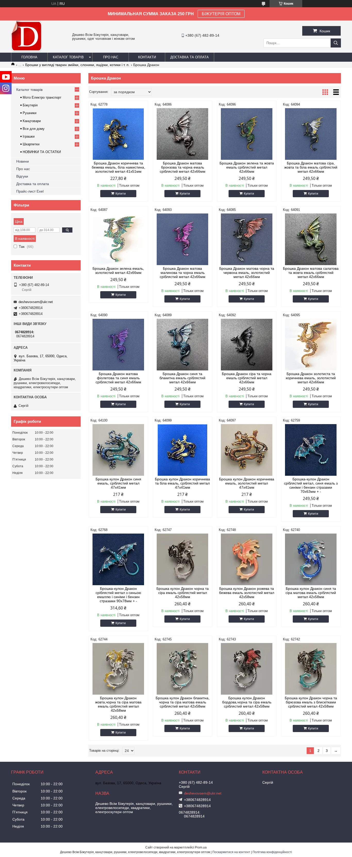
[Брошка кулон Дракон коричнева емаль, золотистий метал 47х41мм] (247, 450)
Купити (120, 193)
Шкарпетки (31, 144)
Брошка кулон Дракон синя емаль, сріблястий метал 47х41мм (118, 483)
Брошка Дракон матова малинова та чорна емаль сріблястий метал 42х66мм (182, 272)
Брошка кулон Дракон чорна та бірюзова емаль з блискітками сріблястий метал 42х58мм (311, 702)
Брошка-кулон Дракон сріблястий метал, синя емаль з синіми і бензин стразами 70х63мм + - (311, 485)
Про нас (110, 57)
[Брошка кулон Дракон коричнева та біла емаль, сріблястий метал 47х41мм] (183, 450)
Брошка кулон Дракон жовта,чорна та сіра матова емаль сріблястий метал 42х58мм (118, 704)
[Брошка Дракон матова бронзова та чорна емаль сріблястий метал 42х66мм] (183, 134)
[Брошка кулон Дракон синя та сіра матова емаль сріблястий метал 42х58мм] (311, 559)
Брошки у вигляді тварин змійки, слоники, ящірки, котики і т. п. (77, 65)
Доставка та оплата (189, 57)
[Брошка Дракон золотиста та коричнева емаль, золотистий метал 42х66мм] (311, 344)
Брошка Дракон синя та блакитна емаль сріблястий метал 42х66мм (182, 378)
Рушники (29, 113)
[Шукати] (336, 42)
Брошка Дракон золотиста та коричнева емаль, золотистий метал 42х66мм (311, 378)
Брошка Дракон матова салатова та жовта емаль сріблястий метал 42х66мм (311, 272)
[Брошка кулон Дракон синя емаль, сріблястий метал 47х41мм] (118, 450)
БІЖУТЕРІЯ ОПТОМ (221, 14)
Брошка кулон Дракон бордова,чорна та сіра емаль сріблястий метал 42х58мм (246, 702)
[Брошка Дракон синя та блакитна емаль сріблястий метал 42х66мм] (183, 344)
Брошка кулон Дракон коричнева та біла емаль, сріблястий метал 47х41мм (182, 483)
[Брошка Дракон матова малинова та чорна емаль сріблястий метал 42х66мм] (183, 239)
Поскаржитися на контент (231, 852)
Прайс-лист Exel (30, 191)
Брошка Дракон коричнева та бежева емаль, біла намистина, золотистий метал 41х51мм (118, 167)
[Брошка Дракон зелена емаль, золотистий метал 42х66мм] (118, 239)
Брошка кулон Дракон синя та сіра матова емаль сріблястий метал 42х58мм (311, 592)
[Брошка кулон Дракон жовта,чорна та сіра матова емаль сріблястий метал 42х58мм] (118, 669)
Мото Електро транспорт (42, 97)
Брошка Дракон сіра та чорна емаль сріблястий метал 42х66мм (246, 378)
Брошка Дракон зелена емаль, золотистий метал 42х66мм (118, 270)
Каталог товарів (68, 57)
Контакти (147, 57)
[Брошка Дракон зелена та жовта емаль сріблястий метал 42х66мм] (247, 134)
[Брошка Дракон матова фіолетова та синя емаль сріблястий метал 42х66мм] (118, 344)
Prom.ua (201, 847)
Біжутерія (30, 105)
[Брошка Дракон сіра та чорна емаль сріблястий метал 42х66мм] (247, 344)
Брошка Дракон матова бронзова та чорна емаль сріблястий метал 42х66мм (182, 167)
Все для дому (34, 129)
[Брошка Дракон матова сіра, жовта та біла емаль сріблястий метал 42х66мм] (311, 134)
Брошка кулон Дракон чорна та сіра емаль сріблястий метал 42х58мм (182, 592)
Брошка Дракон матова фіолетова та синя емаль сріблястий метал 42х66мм (118, 378)
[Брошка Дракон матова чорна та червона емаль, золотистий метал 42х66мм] (247, 239)
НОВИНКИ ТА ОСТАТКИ (42, 152)
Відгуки (22, 176)
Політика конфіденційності (272, 852)
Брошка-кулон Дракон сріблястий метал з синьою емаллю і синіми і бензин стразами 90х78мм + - (118, 594)
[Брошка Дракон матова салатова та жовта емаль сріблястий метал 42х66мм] (311, 239)
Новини (22, 161)
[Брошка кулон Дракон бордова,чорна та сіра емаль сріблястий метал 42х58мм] (247, 669)
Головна (29, 57)
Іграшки (29, 136)
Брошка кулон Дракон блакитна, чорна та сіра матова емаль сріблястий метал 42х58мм (182, 702)
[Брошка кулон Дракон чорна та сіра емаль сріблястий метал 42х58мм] (183, 559)
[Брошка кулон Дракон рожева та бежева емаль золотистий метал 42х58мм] (247, 559)
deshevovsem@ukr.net (36, 302)
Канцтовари (32, 121)
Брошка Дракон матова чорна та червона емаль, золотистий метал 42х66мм (246, 272)
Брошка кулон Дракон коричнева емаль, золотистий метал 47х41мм (246, 483)
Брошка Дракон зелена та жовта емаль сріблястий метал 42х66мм (247, 167)
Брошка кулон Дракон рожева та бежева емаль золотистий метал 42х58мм (246, 592)
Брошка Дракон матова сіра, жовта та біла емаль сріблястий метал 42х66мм (310, 167)
